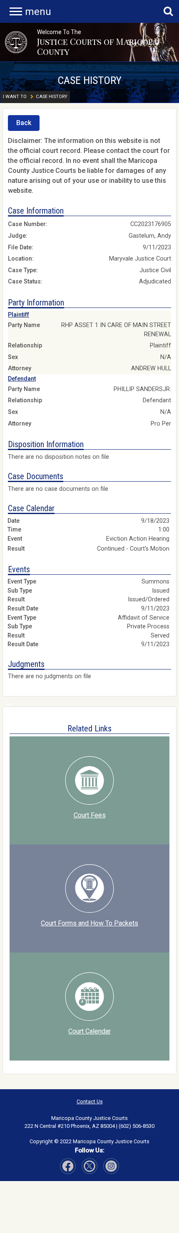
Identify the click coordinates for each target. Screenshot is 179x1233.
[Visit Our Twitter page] (111, 1166)
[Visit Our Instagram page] (89, 1166)
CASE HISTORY (89, 80)
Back (23, 123)
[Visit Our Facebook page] (68, 1166)
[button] (16, 42)
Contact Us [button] (90, 1101)
